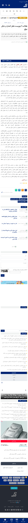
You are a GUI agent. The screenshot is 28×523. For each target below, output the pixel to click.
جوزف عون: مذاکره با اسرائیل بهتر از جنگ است (16, 369)
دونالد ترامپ (16, 480)
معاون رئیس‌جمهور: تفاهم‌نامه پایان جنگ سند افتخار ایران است (14, 347)
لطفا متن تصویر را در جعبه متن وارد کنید (20, 269)
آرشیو (5, 506)
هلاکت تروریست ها (21, 201)
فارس (23, 180)
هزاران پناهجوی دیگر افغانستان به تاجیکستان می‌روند (9, 210)
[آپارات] (14, 14)
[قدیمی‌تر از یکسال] (22, 211)
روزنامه (17, 521)
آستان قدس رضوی (16, 477)
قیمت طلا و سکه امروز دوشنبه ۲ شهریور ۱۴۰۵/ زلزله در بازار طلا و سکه (13, 407)
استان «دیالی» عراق (14, 199)
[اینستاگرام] (3, 11)
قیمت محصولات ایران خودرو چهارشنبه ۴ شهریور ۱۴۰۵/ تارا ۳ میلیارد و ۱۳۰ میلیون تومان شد (13, 414)
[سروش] (10, 11)
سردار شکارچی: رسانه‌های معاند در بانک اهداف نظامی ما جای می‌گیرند (13, 366)
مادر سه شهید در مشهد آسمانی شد (9, 223)
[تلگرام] (7, 11)
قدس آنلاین (24, 5)
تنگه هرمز (10, 480)
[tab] (14, 373)
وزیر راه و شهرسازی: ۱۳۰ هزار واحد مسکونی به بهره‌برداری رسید (14, 362)
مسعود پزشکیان (21, 483)
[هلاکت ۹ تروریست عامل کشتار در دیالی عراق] (14, 50)
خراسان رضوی (5, 477)
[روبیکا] (24, 11)
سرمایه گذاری (14, 441)
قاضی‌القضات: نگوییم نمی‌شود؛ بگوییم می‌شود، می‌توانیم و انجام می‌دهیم (14, 396)
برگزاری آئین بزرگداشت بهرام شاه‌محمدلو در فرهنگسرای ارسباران (15, 358)
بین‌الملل (14, 20)
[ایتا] (14, 11)
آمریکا (23, 477)
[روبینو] (20, 11)
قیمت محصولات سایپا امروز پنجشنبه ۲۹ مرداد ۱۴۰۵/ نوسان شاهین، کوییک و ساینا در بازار (14, 411)
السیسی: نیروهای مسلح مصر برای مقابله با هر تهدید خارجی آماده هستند (14, 343)
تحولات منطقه (22, 18)
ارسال (3, 275)
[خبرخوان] (5, 510)
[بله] (17, 11)
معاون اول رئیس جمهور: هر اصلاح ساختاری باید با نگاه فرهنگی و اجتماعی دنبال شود (14, 354)
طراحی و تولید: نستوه (13, 502)
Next (2, 390)
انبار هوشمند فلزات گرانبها (8, 468)
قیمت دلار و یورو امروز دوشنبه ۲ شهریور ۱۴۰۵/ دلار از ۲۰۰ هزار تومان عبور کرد (14, 404)
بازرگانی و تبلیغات (11, 506)
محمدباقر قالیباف (13, 483)
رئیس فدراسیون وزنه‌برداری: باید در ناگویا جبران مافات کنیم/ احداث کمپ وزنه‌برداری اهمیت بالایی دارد (13, 339)
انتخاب (3, 330)
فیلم (11, 521)
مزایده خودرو (20, 468)
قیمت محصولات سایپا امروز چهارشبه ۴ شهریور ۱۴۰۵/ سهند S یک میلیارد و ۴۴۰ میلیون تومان (13, 418)
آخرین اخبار (5, 521)
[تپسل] (1, 281)
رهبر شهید (22, 480)
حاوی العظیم (23, 199)
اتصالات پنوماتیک (20, 471)
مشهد (5, 480)
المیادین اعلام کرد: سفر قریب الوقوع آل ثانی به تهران (15, 336)
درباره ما (22, 506)
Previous (25, 390)
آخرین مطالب (23, 333)
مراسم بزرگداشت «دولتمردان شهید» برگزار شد (17, 351)
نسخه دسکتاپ (14, 488)
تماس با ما (17, 506)
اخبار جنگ (23, 521)
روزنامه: (26, 330)
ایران (10, 477)
